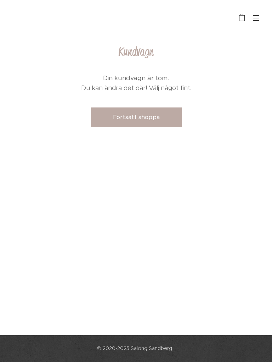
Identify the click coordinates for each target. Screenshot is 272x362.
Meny (256, 18)
